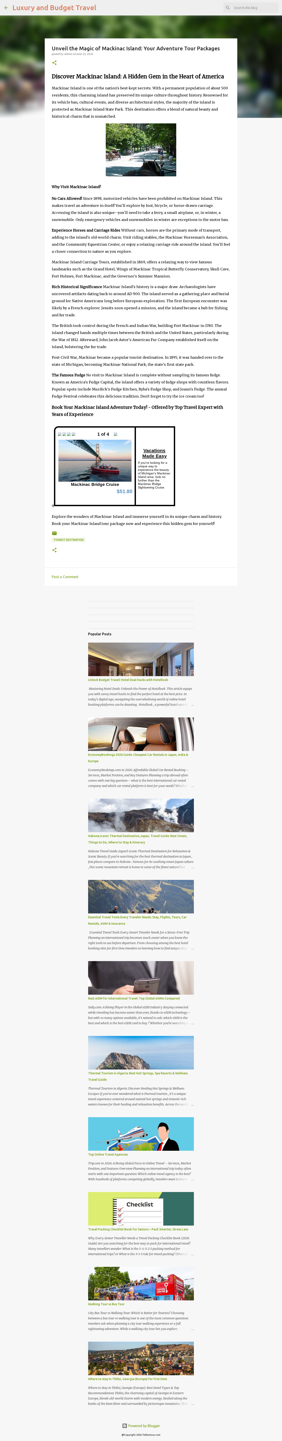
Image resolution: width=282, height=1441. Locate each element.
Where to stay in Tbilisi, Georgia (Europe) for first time (127, 1379)
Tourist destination (68, 539)
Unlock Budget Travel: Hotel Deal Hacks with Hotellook (128, 680)
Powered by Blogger (143, 1426)
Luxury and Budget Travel (54, 7)
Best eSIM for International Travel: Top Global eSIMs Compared (134, 998)
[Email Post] (54, 535)
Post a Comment (65, 577)
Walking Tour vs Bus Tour (106, 1304)
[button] (54, 63)
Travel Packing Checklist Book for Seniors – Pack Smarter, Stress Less (138, 1229)
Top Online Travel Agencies (108, 1154)
